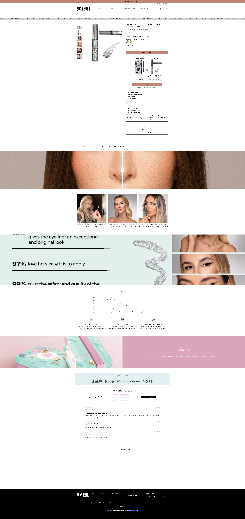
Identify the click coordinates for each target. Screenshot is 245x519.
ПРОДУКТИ (114, 8)
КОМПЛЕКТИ (125, 8)
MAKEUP (93, 498)
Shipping (135, 36)
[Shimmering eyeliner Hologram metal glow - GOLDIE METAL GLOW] (88, 481)
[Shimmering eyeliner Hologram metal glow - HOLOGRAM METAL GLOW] (87, 481)
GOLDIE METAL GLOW (130, 42)
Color (135, 39)
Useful (147, 126)
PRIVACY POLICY (113, 498)
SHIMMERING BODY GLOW (98, 502)
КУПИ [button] (147, 84)
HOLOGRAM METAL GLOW (127, 42)
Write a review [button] (148, 397)
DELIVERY (112, 500)
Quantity (129, 45)
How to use (147, 129)
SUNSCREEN (94, 500)
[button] (129, 33)
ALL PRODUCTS (95, 496)
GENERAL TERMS (113, 496)
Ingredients (147, 132)
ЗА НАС (136, 8)
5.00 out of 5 (100, 396)
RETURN (111, 502)
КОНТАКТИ (144, 8)
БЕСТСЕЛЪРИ (102, 8)
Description (147, 123)
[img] (88, 407)
